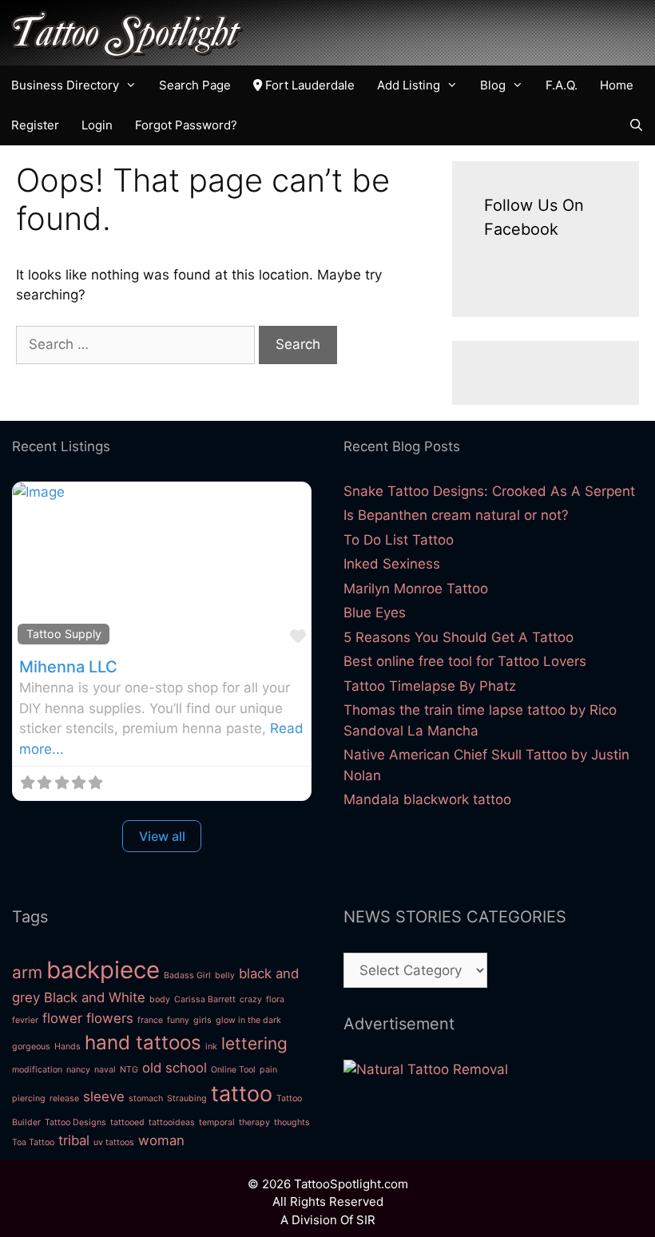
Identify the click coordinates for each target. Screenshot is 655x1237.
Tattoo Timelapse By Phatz (429, 686)
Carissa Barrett (205, 999)
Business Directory (65, 85)
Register (35, 125)
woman (161, 1140)
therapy (254, 1122)
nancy (78, 1070)
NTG (129, 1070)
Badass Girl (187, 975)
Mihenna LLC (68, 666)
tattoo (241, 1093)
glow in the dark (248, 1020)
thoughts (292, 1122)
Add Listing (408, 85)
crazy (251, 999)
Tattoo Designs (75, 1122)
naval (105, 1070)
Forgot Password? (186, 125)
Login (97, 125)
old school (174, 1068)
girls (202, 1020)
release (64, 1098)
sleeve (104, 1096)
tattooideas (172, 1122)
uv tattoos (113, 1142)
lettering (254, 1043)
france (150, 1020)
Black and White (94, 997)
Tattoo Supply (63, 633)
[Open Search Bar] (636, 125)
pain (268, 1070)
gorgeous (31, 1046)
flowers (109, 1018)
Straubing (187, 1098)
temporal (217, 1122)
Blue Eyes (374, 612)
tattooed (127, 1122)
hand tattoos (143, 1042)
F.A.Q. (562, 85)
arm (27, 972)
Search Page (195, 85)
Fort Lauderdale (308, 85)
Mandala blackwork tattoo (427, 799)
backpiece (103, 970)
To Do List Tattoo (398, 540)
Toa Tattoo (33, 1142)
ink (211, 1046)
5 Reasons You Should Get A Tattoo (458, 637)
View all (162, 836)
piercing (29, 1098)
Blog (493, 85)
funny (178, 1020)
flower (62, 1018)
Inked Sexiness (391, 564)
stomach (146, 1098)
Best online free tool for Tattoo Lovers (464, 661)
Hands (67, 1046)
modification (37, 1070)
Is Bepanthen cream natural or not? (456, 515)
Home (616, 85)
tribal (73, 1140)
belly (225, 975)
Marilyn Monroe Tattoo (415, 589)
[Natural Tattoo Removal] (425, 1069)
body (159, 999)
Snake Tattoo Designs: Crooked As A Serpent (489, 491)
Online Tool (233, 1070)
